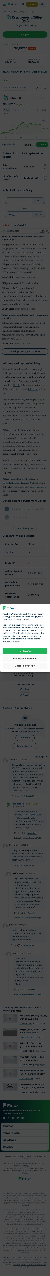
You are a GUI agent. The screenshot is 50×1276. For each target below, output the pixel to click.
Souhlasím (25, 651)
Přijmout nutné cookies (25, 658)
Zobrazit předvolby (25, 665)
